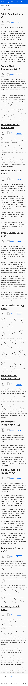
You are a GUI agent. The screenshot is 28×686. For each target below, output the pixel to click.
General (19, 22)
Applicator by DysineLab (16, 684)
